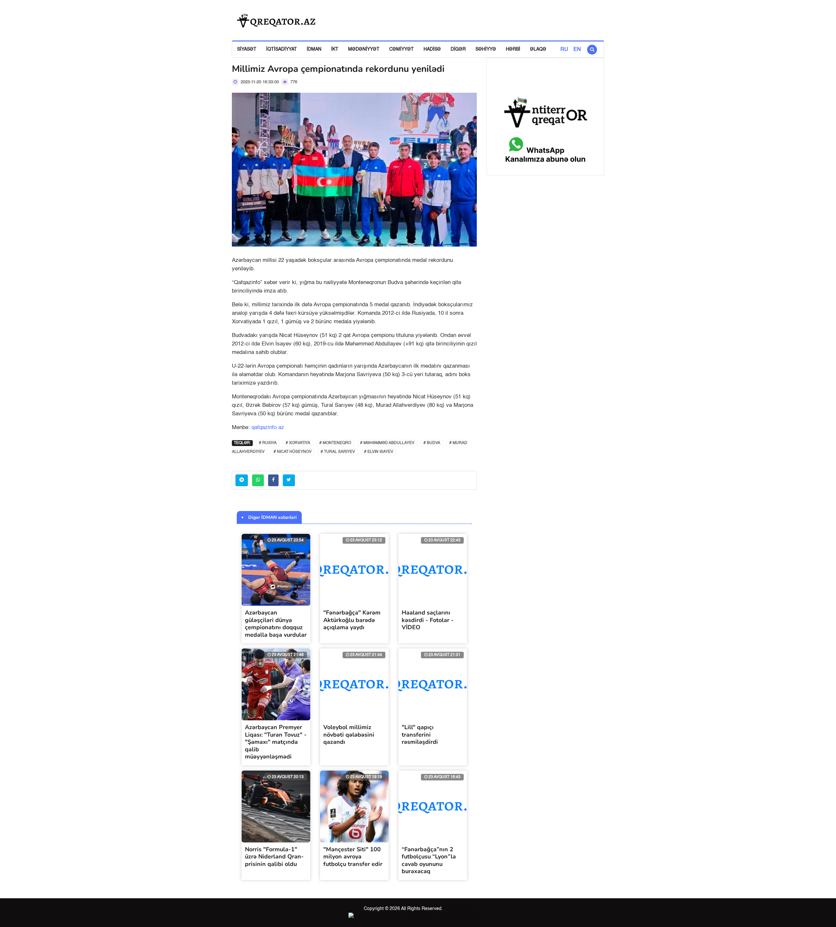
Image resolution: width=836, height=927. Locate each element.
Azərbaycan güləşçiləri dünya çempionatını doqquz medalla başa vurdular (276, 624)
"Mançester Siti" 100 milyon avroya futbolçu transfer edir (352, 856)
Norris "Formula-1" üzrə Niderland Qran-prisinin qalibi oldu (274, 856)
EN (577, 49)
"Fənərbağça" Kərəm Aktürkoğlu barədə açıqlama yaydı (351, 620)
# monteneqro (335, 443)
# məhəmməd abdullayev (387, 443)
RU (564, 49)
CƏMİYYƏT (401, 49)
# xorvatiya (298, 443)
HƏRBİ (513, 49)
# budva (432, 443)
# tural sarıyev (338, 452)
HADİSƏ (432, 49)
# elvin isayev (378, 452)
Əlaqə (538, 49)
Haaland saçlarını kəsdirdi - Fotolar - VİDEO (428, 620)
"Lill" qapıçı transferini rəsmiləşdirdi (420, 734)
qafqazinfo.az (267, 427)
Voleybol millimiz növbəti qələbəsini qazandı (348, 734)
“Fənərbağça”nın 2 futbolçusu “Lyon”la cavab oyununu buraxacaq (429, 860)
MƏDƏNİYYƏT (363, 49)
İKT (334, 49)
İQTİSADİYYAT (281, 49)
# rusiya (268, 443)
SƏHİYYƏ (485, 49)
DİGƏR (458, 49)
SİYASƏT (246, 49)
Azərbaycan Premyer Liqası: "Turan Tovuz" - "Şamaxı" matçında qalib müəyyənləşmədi (276, 741)
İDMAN (314, 49)
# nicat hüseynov (293, 452)
